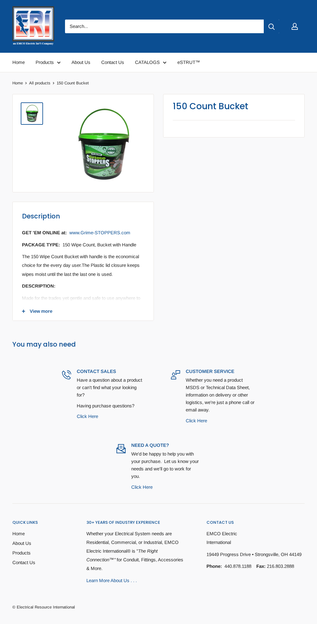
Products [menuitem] (45, 62)
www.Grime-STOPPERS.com (99, 232)
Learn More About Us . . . (111, 580)
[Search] (271, 26)
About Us (21, 543)
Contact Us (23, 562)
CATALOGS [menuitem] (147, 62)
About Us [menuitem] (81, 62)
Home (17, 83)
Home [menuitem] (18, 62)
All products (39, 83)
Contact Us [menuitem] (112, 62)
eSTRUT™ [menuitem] (188, 62)
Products (21, 552)
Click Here (87, 416)
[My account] (295, 26)
